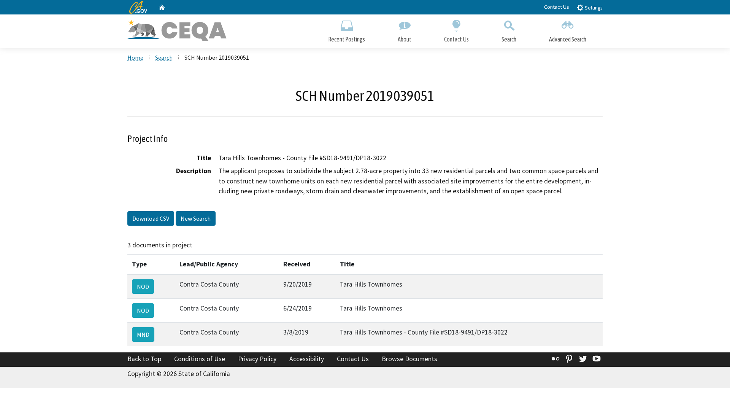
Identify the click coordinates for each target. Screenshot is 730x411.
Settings (593, 8)
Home (135, 57)
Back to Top (144, 359)
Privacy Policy (257, 359)
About (404, 39)
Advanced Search (567, 39)
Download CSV (150, 218)
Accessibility (306, 359)
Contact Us (556, 6)
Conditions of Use (199, 359)
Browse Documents (409, 359)
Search (508, 39)
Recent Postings (346, 39)
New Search (196, 218)
